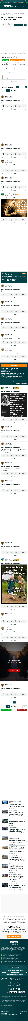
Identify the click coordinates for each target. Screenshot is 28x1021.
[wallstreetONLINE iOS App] (13, 993)
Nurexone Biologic (14, 279)
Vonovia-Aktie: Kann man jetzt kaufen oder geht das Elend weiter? (16, 878)
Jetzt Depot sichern (14, 967)
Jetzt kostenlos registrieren (17, 60)
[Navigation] (1, 6)
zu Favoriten (19, 24)
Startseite (3, 13)
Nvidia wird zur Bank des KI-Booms (17, 822)
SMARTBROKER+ (21, 961)
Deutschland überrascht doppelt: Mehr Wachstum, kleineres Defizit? (16, 868)
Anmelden (5, 60)
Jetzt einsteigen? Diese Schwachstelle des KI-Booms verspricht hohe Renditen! (17, 859)
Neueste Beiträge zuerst (7, 87)
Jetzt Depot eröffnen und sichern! (17, 381)
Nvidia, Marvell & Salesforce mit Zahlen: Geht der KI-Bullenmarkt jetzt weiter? (17, 831)
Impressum (5, 982)
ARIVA (11, 997)
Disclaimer (13, 982)
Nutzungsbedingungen (14, 985)
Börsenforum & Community (12, 13)
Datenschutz (21, 982)
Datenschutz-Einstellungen (14, 984)
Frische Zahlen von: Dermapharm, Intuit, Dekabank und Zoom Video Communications (16, 804)
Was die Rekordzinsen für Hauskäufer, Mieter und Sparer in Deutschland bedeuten (16, 814)
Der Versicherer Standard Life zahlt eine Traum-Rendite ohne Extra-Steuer (16, 849)
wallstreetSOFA (4, 14)
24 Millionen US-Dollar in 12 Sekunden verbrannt (17, 886)
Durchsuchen (22, 709)
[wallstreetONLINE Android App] (21, 993)
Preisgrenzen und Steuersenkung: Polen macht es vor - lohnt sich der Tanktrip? (17, 840)
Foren (21, 13)
